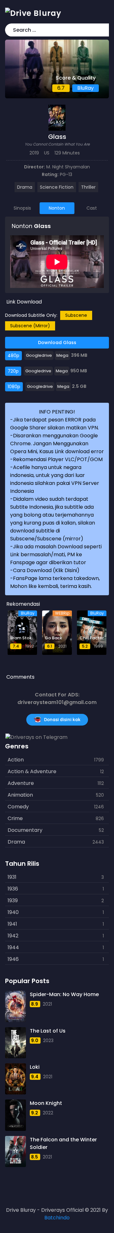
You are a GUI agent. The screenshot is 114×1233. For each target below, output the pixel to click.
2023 (48, 1040)
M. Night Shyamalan (68, 167)
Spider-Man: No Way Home (64, 994)
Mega (62, 355)
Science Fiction (56, 187)
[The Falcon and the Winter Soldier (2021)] (15, 1151)
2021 (47, 1004)
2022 (48, 1113)
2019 (34, 153)
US (46, 153)
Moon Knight (46, 1103)
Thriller (88, 187)
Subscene (76, 315)
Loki (35, 1067)
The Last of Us (48, 1030)
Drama (24, 187)
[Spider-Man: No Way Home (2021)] (15, 1006)
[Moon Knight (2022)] (15, 1115)
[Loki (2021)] (15, 1078)
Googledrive (39, 355)
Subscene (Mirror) (30, 326)
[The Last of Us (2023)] (15, 1042)
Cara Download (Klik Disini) (46, 570)
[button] (103, 29)
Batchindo (57, 1217)
